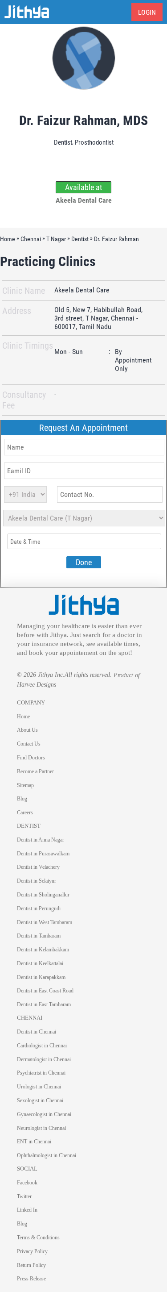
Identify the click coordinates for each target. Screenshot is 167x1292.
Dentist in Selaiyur (36, 881)
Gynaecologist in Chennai (44, 1114)
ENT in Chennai (34, 1141)
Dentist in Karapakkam (41, 977)
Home (23, 716)
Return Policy (31, 1265)
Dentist (63, 142)
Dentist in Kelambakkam (43, 949)
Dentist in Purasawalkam (43, 853)
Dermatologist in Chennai (44, 1059)
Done (84, 562)
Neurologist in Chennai (41, 1128)
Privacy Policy (32, 1251)
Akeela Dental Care (82, 290)
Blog (22, 799)
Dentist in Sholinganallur (43, 895)
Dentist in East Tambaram (44, 1004)
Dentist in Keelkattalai (40, 963)
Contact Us (29, 744)
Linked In (27, 1210)
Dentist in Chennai (36, 1032)
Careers (25, 812)
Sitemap (25, 785)
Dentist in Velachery (38, 867)
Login (147, 12)
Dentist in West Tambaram (44, 922)
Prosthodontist (94, 142)
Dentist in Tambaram (39, 936)
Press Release (31, 1278)
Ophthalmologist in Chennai (46, 1155)
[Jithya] (84, 604)
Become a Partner (35, 771)
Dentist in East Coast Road (45, 991)
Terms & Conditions (38, 1237)
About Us (27, 730)
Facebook (27, 1182)
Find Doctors (31, 757)
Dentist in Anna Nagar (40, 840)
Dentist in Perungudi (39, 908)
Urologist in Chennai (39, 1087)
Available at (83, 187)
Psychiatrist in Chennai (41, 1073)
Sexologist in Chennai (40, 1100)
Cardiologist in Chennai (42, 1045)
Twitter (24, 1196)
